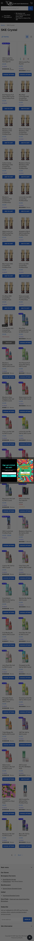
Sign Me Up (9, 475)
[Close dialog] (32, 460)
